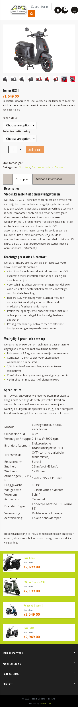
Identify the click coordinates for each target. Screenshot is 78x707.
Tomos (58, 167)
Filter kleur (10, 118)
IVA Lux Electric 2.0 (34, 582)
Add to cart (34, 149)
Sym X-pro (29, 558)
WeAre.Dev (45, 703)
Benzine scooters (42, 167)
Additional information (49, 179)
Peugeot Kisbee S (33, 605)
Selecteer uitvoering (16, 131)
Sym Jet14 (29, 628)
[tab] (23, 179)
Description (23, 179)
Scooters (24, 167)
